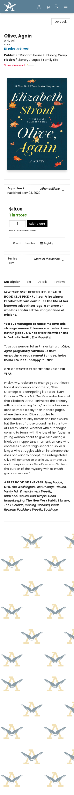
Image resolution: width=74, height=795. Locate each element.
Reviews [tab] (59, 282)
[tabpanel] (37, 405)
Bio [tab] (29, 282)
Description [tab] (12, 282)
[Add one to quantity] (22, 223)
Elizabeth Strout (17, 49)
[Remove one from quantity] (12, 223)
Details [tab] (42, 282)
